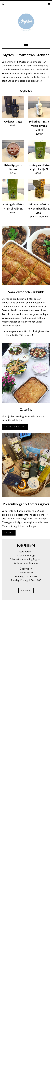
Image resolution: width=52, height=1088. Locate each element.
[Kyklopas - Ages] (13, 107)
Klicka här (9, 533)
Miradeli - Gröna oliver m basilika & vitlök (39, 208)
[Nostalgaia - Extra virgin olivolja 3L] (39, 151)
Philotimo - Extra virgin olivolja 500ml (39, 125)
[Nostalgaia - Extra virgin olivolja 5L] (13, 190)
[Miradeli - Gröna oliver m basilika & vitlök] (39, 190)
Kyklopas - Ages (13, 121)
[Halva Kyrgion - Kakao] (13, 151)
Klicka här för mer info (15, 427)
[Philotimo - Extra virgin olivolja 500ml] (39, 107)
